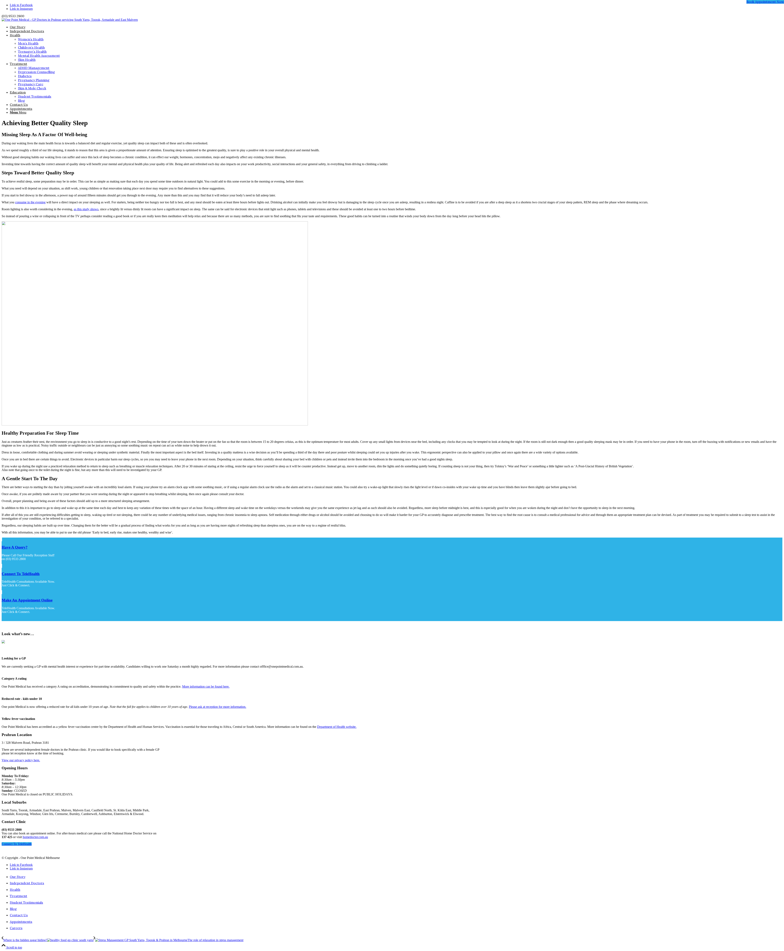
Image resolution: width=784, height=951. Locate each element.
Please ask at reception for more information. (217, 706)
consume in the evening (30, 202)
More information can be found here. (205, 686)
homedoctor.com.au (35, 837)
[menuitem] (396, 27)
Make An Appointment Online (27, 600)
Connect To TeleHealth (21, 574)
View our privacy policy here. (21, 760)
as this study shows (86, 209)
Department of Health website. (336, 726)
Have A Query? (15, 547)
